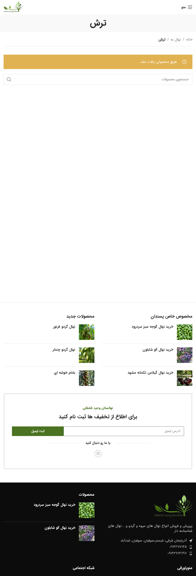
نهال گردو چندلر (64, 349)
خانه (189, 39)
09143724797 (177, 553)
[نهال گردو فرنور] (86, 332)
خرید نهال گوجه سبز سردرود (152, 326)
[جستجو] (9, 79)
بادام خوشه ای (64, 372)
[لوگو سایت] (13, 7)
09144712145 (178, 546)
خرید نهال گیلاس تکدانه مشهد (150, 372)
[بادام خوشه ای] (86, 378)
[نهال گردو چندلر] (86, 355)
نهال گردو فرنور (64, 326)
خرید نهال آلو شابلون (157, 349)
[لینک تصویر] (173, 506)
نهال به (176, 39)
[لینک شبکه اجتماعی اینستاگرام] (98, 453)
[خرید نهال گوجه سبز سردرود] (184, 332)
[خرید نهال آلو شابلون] (184, 355)
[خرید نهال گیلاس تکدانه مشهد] (184, 378)
